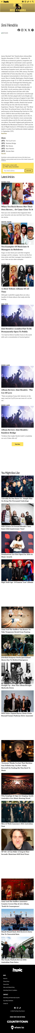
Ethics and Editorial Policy (9, 987)
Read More (4, 133)
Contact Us (5, 1003)
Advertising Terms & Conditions (10, 990)
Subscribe (28, 170)
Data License (27, 157)
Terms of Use (6, 984)
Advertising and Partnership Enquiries (11, 997)
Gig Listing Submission (8, 1000)
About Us (5, 978)
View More (17, 444)
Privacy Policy (6, 981)
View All (3, 153)
